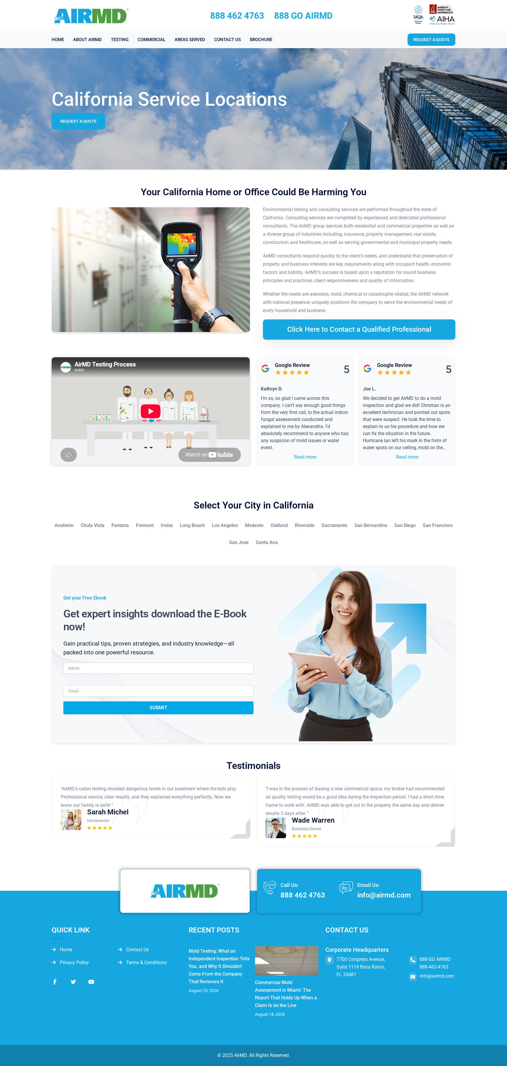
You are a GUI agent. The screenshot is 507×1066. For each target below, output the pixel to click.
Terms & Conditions (146, 962)
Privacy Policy (74, 962)
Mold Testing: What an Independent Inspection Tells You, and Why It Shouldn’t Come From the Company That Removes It (219, 966)
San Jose (239, 542)
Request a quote (431, 39)
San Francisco (438, 525)
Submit (158, 707)
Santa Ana (267, 542)
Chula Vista (92, 525)
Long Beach (192, 525)
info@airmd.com (384, 895)
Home (65, 949)
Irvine (167, 525)
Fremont (145, 525)
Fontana (120, 525)
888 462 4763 (237, 16)
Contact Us (137, 949)
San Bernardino (370, 525)
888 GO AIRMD (303, 16)
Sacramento (334, 525)
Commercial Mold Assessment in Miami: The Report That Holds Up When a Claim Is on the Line (286, 994)
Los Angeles (225, 525)
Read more (305, 457)
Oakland (279, 525)
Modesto (254, 525)
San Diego (405, 525)
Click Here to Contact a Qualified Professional (359, 329)
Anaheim (64, 525)
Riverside (305, 525)
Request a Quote (78, 121)
